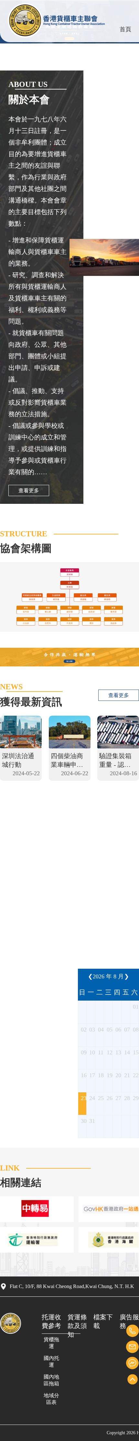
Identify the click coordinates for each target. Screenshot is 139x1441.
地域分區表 (51, 1399)
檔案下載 (103, 1321)
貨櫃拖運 (51, 1343)
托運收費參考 (51, 1321)
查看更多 (28, 490)
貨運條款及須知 (77, 1326)
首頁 (125, 29)
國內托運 (51, 1361)
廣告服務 (129, 1321)
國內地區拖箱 (51, 1380)
